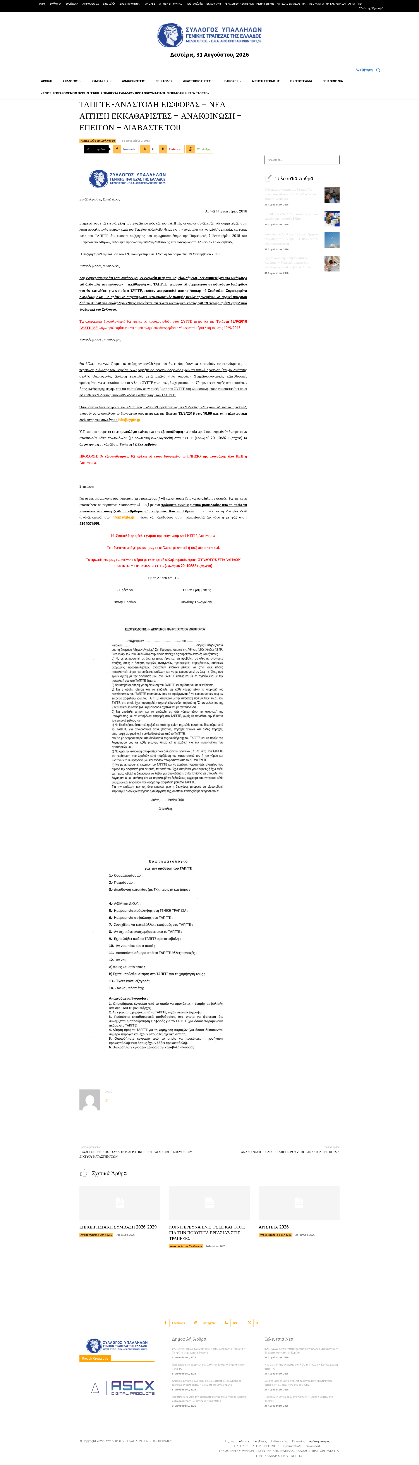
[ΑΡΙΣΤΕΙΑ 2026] (299, 1203)
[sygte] (89, 1099)
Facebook (178, 1323)
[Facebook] (165, 1323)
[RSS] (226, 1323)
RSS (236, 1323)
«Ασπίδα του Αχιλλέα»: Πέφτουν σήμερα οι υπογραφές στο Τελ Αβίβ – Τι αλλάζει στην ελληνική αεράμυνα (291, 239)
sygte (108, 1091)
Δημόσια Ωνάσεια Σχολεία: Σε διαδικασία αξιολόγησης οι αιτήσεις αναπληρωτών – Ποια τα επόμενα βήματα (206, 1383)
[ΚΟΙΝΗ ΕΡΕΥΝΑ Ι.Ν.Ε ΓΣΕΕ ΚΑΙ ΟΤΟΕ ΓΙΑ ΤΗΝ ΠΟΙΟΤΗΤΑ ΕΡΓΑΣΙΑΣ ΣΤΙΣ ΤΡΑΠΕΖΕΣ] (209, 1203)
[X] (249, 1323)
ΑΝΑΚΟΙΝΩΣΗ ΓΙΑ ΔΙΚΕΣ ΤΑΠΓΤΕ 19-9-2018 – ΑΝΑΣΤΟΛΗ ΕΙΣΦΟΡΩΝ (290, 1152)
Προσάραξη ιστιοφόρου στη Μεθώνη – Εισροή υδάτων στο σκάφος (298, 1399)
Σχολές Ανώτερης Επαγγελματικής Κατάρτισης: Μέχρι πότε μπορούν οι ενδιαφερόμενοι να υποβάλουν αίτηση (287, 263)
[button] (369, 69)
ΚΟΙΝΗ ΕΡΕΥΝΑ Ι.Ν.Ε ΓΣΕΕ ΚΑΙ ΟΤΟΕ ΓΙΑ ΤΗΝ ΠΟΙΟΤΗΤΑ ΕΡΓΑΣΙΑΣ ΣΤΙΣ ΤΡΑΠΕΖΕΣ (207, 1233)
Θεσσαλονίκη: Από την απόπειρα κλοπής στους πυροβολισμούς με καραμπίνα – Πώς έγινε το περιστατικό (209, 1399)
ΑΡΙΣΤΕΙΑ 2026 (274, 1227)
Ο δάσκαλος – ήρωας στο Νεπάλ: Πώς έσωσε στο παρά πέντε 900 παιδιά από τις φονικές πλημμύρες (290, 194)
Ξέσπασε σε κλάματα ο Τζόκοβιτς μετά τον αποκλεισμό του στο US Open (291, 216)
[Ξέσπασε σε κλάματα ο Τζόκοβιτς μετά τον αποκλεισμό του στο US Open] (332, 218)
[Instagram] (106, 1099)
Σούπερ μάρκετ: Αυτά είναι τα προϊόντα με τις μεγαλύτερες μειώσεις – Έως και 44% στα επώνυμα (298, 1383)
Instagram (209, 1323)
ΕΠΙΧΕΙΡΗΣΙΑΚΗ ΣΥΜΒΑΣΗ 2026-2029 (118, 1227)
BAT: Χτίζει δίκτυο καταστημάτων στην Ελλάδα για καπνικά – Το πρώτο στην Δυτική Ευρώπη (208, 1351)
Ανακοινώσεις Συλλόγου (98, 141)
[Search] (335, 160)
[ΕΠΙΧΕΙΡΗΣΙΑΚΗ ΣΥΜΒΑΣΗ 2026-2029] (119, 1203)
